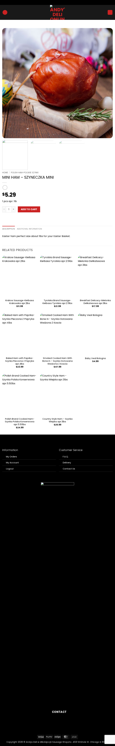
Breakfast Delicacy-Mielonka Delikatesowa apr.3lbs (95, 302)
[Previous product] (5, 187)
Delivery (67, 462)
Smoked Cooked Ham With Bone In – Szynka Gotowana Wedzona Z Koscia (57, 361)
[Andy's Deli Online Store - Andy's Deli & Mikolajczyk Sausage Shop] (57, 12)
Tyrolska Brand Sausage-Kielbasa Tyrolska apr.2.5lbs (57, 302)
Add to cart (29, 209)
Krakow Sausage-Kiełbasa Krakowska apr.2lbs (19, 302)
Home (5, 172)
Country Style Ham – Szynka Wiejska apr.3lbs (57, 420)
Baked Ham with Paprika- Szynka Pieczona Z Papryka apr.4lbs (19, 361)
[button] (5, 12)
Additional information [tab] (29, 229)
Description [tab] (8, 229)
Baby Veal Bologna (95, 358)
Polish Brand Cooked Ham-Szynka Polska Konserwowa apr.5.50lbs (19, 422)
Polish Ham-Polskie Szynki (24, 172)
